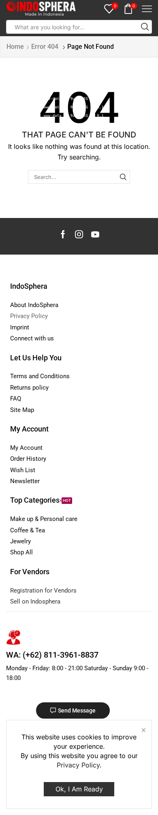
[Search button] (145, 26)
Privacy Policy (78, 765)
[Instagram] (79, 234)
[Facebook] (63, 234)
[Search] (123, 177)
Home (15, 46)
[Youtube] (95, 234)
